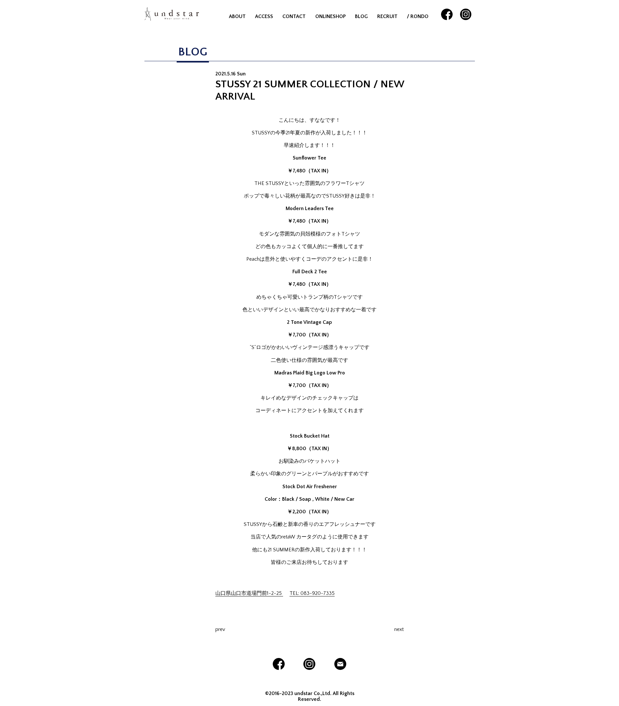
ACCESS (264, 16)
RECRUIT (387, 16)
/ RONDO (417, 16)
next (399, 629)
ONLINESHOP (330, 16)
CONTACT (294, 16)
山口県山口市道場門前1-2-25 (249, 593)
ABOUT (237, 16)
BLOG (361, 16)
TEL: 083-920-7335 (312, 593)
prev (220, 629)
